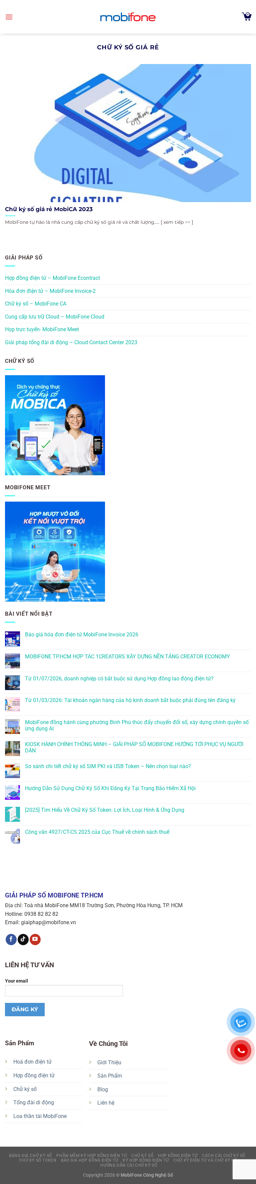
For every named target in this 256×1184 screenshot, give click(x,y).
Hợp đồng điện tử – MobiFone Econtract (52, 278)
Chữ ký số (25, 1089)
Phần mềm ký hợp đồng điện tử (91, 1155)
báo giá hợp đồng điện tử (89, 1160)
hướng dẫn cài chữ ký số (128, 1165)
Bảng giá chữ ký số (30, 1155)
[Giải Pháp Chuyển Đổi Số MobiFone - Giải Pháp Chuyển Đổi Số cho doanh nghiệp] (128, 16)
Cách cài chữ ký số (223, 1155)
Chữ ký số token (37, 1160)
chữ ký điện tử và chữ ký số (205, 1160)
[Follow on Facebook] (11, 939)
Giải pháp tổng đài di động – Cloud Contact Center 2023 (71, 342)
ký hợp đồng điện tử (146, 1160)
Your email (16, 981)
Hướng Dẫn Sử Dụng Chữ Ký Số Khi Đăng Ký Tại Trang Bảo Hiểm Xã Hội (110, 788)
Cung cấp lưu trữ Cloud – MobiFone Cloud (54, 317)
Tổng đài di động (33, 1102)
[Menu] (9, 17)
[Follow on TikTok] (23, 939)
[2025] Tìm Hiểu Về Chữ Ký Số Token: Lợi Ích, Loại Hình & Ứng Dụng (104, 810)
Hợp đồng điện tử (34, 1075)
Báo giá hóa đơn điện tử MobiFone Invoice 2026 (81, 634)
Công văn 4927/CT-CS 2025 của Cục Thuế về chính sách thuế (97, 832)
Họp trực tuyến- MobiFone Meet (42, 329)
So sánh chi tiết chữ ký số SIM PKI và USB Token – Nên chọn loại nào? (108, 766)
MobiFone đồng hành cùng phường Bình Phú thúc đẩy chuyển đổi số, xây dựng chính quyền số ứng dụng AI (137, 725)
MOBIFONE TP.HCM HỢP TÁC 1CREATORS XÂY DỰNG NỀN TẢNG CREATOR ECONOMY (127, 656)
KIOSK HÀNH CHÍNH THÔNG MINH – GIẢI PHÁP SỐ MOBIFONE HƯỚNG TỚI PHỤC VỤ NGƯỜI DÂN (134, 747)
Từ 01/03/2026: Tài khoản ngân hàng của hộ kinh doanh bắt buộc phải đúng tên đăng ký (130, 700)
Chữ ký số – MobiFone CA (35, 304)
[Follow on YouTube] (35, 939)
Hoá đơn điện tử (32, 1062)
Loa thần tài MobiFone (40, 1116)
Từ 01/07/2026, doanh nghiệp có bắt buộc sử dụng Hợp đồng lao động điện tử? (119, 678)
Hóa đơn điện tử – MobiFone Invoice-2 (50, 291)
